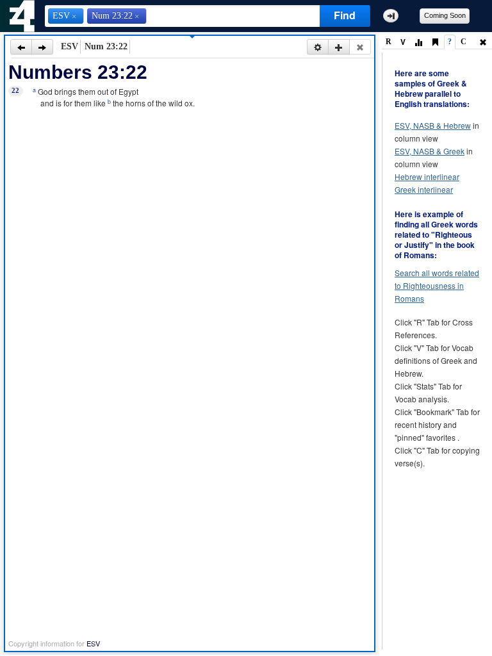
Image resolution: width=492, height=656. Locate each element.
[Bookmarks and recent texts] (435, 42)
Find (345, 15)
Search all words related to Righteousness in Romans (437, 285)
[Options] (318, 46)
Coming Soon (445, 15)
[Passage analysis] (418, 42)
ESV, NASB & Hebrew (433, 125)
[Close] (360, 46)
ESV (93, 643)
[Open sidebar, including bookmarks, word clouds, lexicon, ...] (390, 15)
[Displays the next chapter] (42, 46)
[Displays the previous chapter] (21, 46)
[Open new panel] (339, 46)
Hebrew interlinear (427, 176)
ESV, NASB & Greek (429, 150)
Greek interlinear (424, 189)
